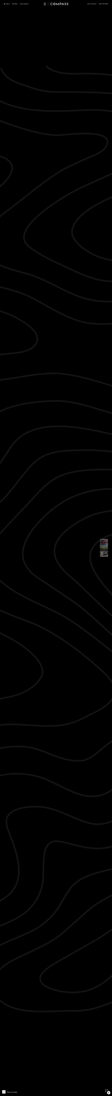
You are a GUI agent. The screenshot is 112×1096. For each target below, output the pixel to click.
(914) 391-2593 (103, 4)
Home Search (24, 4)
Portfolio (14, 4)
